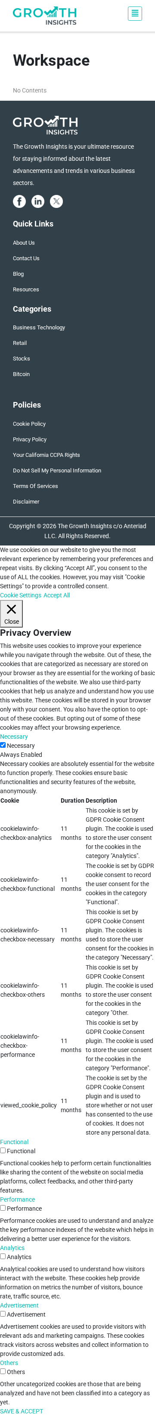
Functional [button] (14, 1142)
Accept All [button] (56, 595)
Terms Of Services (35, 486)
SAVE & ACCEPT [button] (21, 1411)
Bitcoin (21, 374)
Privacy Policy (29, 439)
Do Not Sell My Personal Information (57, 470)
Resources (26, 289)
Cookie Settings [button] (20, 595)
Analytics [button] (12, 1247)
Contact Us (26, 258)
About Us (24, 242)
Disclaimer (26, 501)
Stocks (21, 358)
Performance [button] (17, 1199)
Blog (18, 274)
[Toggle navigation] (135, 13)
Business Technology (39, 327)
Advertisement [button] (19, 1305)
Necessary (21, 745)
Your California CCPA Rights (46, 455)
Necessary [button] (14, 736)
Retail (20, 343)
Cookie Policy (29, 424)
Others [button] (9, 1362)
